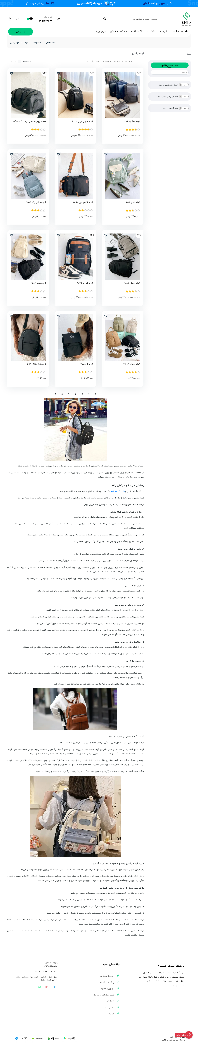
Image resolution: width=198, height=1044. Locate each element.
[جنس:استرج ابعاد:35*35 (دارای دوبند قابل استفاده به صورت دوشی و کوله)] (28, 337)
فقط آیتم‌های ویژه (170, 108)
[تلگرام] (54, 987)
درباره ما (110, 1014)
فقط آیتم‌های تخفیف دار (168, 96)
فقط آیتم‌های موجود (168, 84)
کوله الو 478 (87, 364)
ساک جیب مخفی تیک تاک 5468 (29, 121)
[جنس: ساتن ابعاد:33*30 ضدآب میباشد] (28, 257)
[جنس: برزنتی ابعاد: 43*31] (122, 176)
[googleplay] (69, 1038)
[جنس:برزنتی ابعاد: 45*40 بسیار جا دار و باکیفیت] (75, 337)
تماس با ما (109, 1007)
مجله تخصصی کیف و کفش (124, 31)
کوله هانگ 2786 (132, 283)
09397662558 (51, 966)
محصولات (37, 42)
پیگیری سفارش (107, 982)
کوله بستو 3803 (132, 364)
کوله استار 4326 (85, 283)
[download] (37, 1038)
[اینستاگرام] (46, 987)
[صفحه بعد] (55, 394)
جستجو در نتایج (169, 65)
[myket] (21, 1038)
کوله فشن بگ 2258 (36, 202)
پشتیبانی (20, 31)
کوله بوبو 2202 (38, 283)
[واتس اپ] (39, 987)
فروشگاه (110, 1001)
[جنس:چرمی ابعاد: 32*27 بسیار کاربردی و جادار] (75, 95)
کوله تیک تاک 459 (36, 364)
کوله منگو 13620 (132, 121)
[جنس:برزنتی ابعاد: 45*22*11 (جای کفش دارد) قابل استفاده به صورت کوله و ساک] (28, 95)
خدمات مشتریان (106, 976)
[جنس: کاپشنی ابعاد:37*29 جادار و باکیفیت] (122, 337)
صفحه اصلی (177, 31)
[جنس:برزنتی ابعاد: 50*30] (122, 257)
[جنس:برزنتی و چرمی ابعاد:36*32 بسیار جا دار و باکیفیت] (122, 95)
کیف (164, 31)
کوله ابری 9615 (133, 202)
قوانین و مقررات (107, 988)
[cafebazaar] (53, 1038)
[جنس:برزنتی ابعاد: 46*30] (28, 176)
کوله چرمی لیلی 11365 (82, 121)
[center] (105, 19)
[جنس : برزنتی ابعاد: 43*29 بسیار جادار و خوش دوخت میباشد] (75, 257)
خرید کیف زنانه (118, 491)
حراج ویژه (100, 31)
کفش (152, 31)
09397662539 (51, 963)
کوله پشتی (14, 42)
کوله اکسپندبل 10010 (83, 202)
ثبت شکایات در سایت (103, 995)
